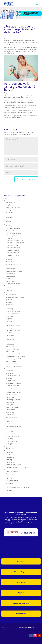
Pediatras (9, 424)
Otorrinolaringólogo (12, 417)
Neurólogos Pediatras (12, 385)
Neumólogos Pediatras (13, 375)
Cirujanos (9, 238)
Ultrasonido (9, 483)
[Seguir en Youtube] (39, 635)
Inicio (5, 198)
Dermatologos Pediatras (13, 264)
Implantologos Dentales (13, 325)
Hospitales (9, 319)
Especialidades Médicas (21, 603)
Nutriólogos (9, 388)
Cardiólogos (9, 226)
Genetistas (9, 299)
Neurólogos (9, 378)
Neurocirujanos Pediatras (13, 383)
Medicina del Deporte (12, 349)
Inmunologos (10, 335)
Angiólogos (9, 212)
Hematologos (10, 309)
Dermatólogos (10, 262)
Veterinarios (9, 490)
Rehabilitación (10, 457)
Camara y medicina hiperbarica (15, 356)
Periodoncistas (10, 429)
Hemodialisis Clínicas (12, 314)
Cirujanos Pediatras (13, 250)
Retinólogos (9, 460)
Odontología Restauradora (14, 392)
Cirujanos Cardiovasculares (15, 240)
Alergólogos (9, 205)
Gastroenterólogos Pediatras (15, 297)
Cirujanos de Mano (13, 245)
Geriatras (9, 302)
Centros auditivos (11, 231)
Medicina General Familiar (14, 354)
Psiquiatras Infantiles (12, 441)
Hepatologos (10, 316)
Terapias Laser (10, 474)
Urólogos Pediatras (12, 481)
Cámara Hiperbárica (12, 236)
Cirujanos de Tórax (13, 255)
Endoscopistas (10, 276)
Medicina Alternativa (12, 346)
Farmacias (21, 561)
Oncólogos (9, 405)
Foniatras (9, 290)
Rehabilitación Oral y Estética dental (17, 467)
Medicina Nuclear (11, 361)
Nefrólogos (9, 371)
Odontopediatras (11, 395)
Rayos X (21, 593)
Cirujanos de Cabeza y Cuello (16, 243)
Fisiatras (8, 288)
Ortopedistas (10, 412)
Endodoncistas (10, 273)
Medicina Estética (11, 351)
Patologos (9, 421)
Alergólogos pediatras (13, 207)
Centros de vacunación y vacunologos (17, 487)
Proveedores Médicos (12, 436)
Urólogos (9, 478)
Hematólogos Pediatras (13, 311)
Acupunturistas (10, 202)
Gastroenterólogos (12, 294)
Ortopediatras (10, 415)
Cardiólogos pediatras (13, 228)
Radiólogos (9, 452)
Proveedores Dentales (12, 434)
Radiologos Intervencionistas (14, 455)
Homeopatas (10, 321)
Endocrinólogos (11, 269)
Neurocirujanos (10, 380)
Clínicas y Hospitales (21, 572)
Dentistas (9, 259)
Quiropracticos (10, 448)
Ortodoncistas (10, 410)
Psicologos (9, 444)
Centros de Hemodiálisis (13, 233)
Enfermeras (9, 278)
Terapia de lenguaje (12, 471)
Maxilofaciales (10, 344)
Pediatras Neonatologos (13, 426)
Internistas (9, 333)
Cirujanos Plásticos (13, 252)
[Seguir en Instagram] (35, 635)
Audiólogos (9, 217)
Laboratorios (10, 340)
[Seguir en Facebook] (31, 635)
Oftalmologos (10, 397)
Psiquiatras (9, 439)
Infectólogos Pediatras (13, 330)
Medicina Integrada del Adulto (15, 359)
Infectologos (9, 328)
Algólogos (9, 210)
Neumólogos (10, 373)
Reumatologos (10, 462)
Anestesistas (9, 215)
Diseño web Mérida (13, 627)
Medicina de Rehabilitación (14, 366)
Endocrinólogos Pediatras (14, 271)
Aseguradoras (21, 614)
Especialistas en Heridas (13, 283)
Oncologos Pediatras (12, 407)
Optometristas (10, 402)
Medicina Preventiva (12, 364)
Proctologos (9, 431)
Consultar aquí (28, 532)
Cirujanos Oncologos (13, 247)
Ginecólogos (10, 304)
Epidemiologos (10, 281)
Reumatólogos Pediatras (13, 465)
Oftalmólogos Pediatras (13, 400)
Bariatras (8, 222)
